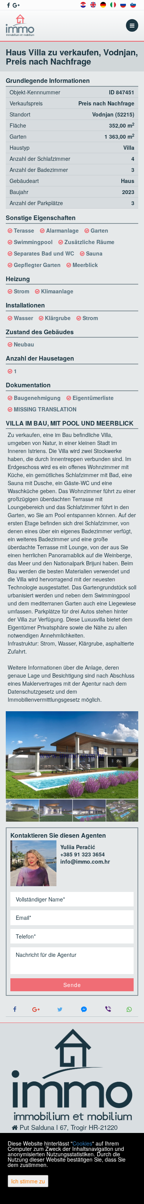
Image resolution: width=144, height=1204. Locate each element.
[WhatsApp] (129, 1009)
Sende (72, 985)
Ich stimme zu (28, 1181)
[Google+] (36, 1009)
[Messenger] (84, 1009)
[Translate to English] (93, 4)
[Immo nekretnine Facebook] (8, 5)
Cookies (82, 1143)
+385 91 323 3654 (82, 854)
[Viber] (108, 1009)
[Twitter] (60, 1009)
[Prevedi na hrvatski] (83, 4)
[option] (22, 810)
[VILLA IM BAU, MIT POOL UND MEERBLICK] (72, 755)
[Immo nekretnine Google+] (16, 5)
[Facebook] (15, 1009)
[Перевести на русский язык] (123, 4)
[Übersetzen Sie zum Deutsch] (103, 4)
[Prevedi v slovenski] (133, 4)
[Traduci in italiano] (113, 4)
